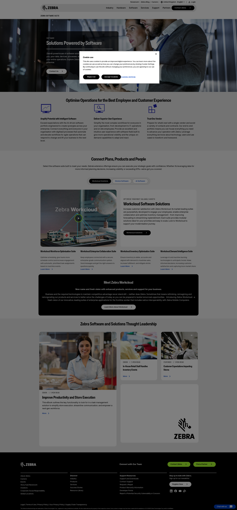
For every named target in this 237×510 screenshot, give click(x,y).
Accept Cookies (111, 77)
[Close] (156, 54)
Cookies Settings (128, 77)
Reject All (91, 77)
